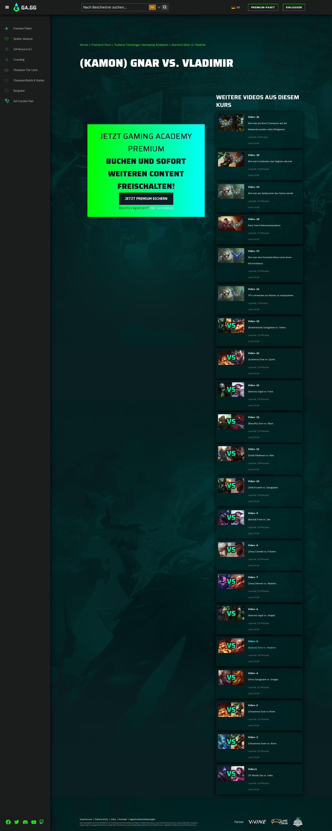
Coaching (19, 59)
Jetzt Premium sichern (146, 198)
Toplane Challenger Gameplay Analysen (141, 45)
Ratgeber (19, 91)
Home (84, 45)
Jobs (113, 819)
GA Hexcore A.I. (22, 49)
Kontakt (123, 819)
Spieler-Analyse (23, 39)
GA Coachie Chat (23, 101)
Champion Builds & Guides (28, 80)
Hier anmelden (161, 208)
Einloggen (294, 7)
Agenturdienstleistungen (142, 819)
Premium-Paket (263, 7)
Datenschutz (101, 819)
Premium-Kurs (101, 45)
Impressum (86, 819)
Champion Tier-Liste (25, 70)
